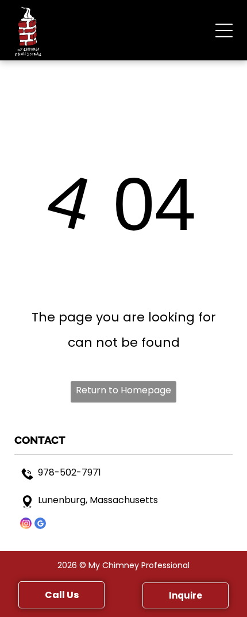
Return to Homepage (123, 390)
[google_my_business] (40, 525)
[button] (224, 30)
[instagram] (26, 525)
